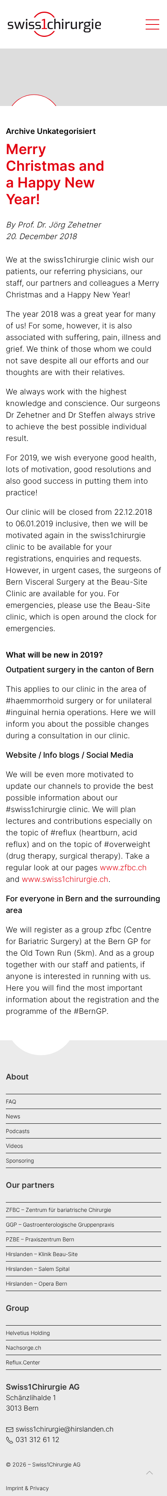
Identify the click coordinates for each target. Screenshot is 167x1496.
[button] (149, 1478)
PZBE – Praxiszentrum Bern (40, 1239)
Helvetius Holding (28, 1332)
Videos (14, 1145)
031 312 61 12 (37, 1439)
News (13, 1116)
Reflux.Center (23, 1362)
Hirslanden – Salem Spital (38, 1268)
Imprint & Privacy (27, 1488)
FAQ (11, 1101)
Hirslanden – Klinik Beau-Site (42, 1254)
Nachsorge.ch (23, 1347)
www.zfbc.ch (123, 867)
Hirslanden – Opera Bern (36, 1283)
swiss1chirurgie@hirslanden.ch (65, 1429)
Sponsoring (20, 1160)
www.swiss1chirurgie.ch (65, 879)
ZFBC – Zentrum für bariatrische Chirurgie (58, 1209)
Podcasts (18, 1131)
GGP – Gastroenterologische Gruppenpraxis (60, 1224)
